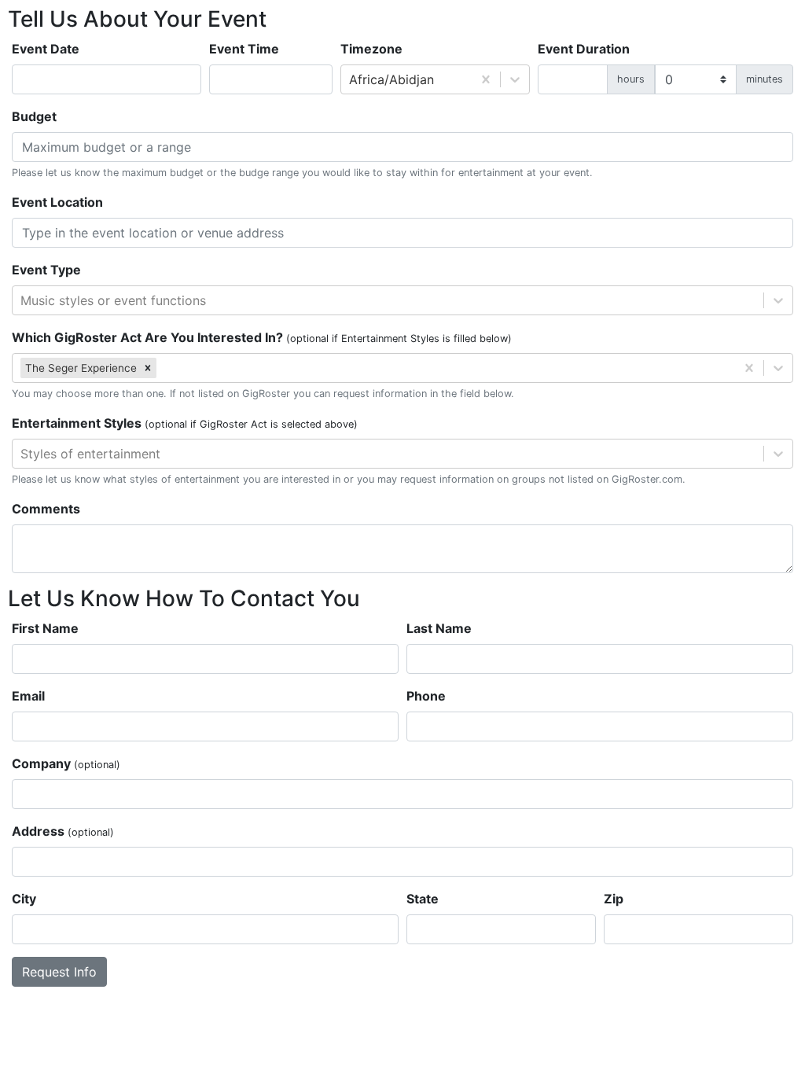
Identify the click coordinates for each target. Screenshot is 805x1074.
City (24, 899)
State (422, 899)
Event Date (45, 49)
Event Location (57, 202)
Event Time (244, 49)
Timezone (371, 49)
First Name (45, 628)
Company (66, 763)
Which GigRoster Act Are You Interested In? (262, 337)
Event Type (46, 270)
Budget (34, 116)
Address (63, 831)
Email (28, 696)
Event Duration (584, 49)
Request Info (59, 972)
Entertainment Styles (185, 423)
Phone (426, 696)
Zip (613, 899)
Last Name (439, 628)
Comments (46, 509)
